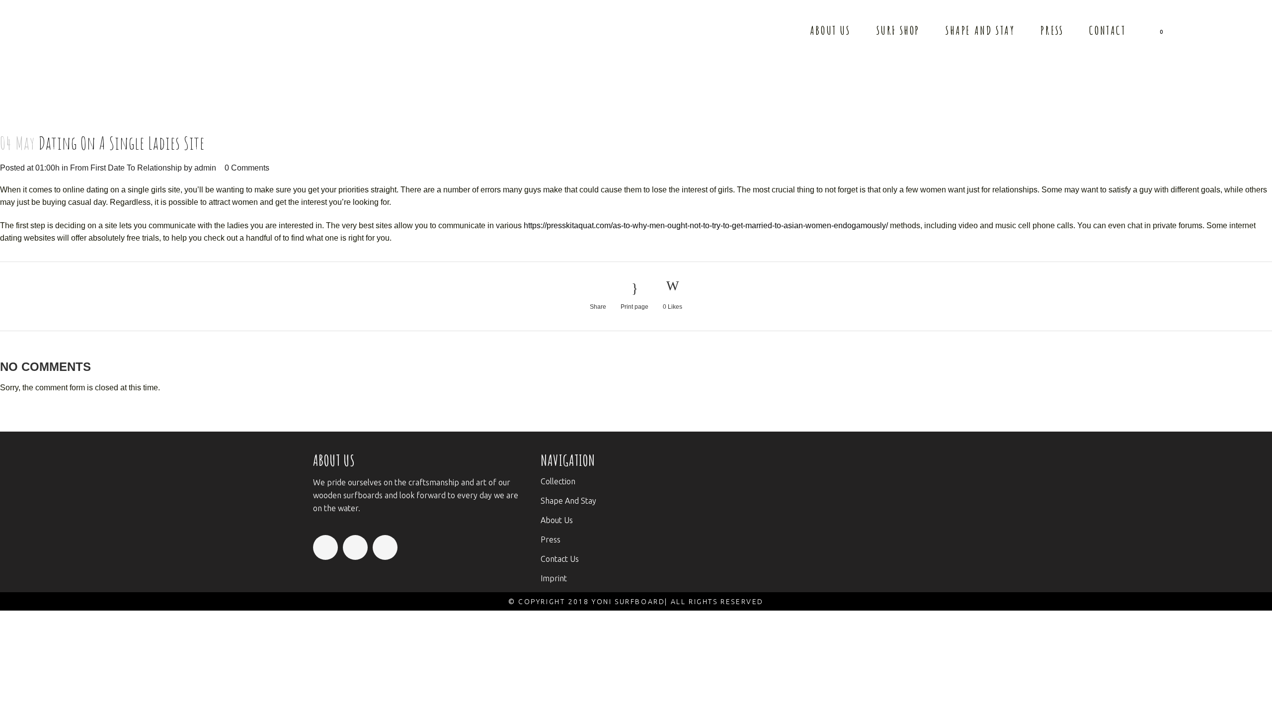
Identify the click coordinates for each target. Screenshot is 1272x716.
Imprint (554, 578)
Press (550, 539)
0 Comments (247, 168)
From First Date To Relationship (126, 168)
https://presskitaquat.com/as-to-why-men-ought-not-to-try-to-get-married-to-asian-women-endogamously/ (706, 225)
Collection (558, 481)
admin (205, 168)
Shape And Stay (568, 500)
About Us (557, 520)
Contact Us (560, 558)
